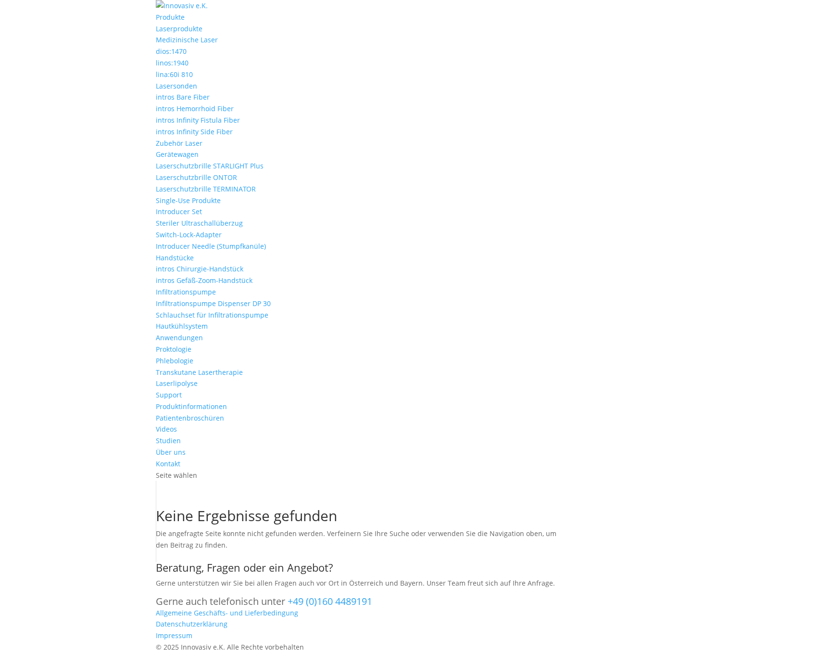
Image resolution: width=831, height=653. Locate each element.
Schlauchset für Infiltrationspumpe (212, 315)
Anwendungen (179, 337)
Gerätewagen (177, 154)
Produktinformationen (191, 406)
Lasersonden (176, 85)
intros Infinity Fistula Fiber (198, 120)
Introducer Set (179, 211)
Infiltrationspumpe (186, 291)
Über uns (171, 452)
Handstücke (175, 257)
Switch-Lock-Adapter (189, 234)
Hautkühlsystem (182, 326)
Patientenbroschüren (190, 418)
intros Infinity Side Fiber (194, 131)
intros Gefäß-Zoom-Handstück (204, 280)
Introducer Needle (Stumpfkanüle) (211, 246)
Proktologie (173, 349)
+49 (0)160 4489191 (330, 601)
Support (169, 394)
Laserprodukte (179, 28)
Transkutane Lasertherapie (199, 372)
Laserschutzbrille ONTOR (196, 177)
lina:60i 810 (174, 74)
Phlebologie (174, 360)
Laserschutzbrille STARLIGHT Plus (210, 165)
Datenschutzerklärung (191, 623)
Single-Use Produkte (188, 200)
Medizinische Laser (187, 39)
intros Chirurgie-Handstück (199, 268)
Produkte (170, 17)
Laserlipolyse (177, 383)
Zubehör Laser (179, 143)
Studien (168, 440)
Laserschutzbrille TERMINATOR (206, 188)
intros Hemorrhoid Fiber (195, 108)
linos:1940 (172, 62)
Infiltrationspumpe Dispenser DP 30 (213, 303)
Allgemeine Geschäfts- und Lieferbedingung (227, 612)
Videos (166, 429)
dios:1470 (171, 51)
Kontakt (168, 463)
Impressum (174, 635)
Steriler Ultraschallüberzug (199, 223)
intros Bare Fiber (183, 97)
